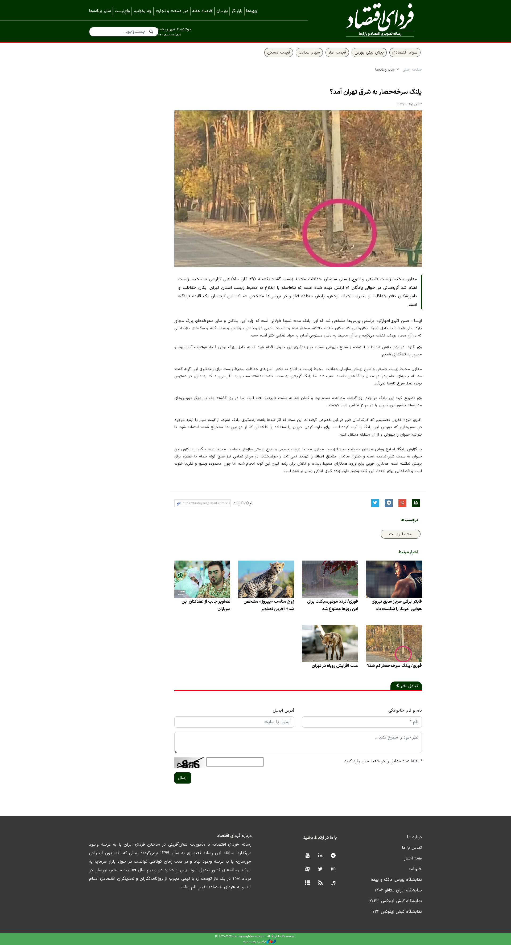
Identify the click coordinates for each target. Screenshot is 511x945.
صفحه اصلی (412, 69)
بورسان (222, 11)
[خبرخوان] (320, 883)
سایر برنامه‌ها (100, 11)
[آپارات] (307, 869)
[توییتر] (320, 869)
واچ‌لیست (122, 11)
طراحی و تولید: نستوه (254, 942)
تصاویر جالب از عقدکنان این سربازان (206, 605)
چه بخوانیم (143, 11)
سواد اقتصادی (405, 52)
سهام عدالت (309, 52)
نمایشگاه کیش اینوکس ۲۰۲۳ (395, 901)
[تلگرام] (333, 855)
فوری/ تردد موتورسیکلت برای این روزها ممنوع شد (332, 605)
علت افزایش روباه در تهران (335, 666)
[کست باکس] (333, 883)
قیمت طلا (337, 52)
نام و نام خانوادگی (405, 710)
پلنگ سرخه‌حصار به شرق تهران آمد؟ (376, 92)
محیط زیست (400, 534)
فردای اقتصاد (372, 20)
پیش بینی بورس (369, 52)
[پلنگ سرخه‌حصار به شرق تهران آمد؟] (298, 188)
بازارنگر (237, 11)
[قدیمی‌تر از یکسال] (394, 579)
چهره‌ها (252, 11)
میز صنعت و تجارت (171, 11)
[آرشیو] (307, 883)
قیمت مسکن (278, 52)
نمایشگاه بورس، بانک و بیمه (396, 880)
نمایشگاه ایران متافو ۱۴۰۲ (398, 890)
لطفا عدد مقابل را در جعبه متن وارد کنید (383, 761)
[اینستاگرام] (333, 869)
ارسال (183, 778)
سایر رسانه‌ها (384, 69)
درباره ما (414, 837)
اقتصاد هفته (202, 11)
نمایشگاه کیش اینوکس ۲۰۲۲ (396, 912)
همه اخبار (413, 858)
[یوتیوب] (307, 855)
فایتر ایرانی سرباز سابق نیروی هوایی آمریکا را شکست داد (397, 605)
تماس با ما (412, 848)
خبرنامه (415, 869)
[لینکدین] (320, 855)
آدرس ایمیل (283, 710)
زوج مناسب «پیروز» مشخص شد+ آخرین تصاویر (269, 605)
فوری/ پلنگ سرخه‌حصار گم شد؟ (394, 666)
